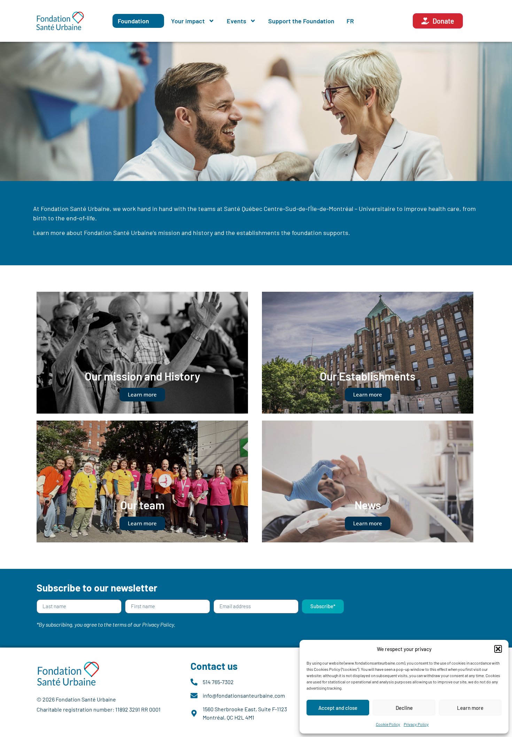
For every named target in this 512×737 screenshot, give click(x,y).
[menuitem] (350, 21)
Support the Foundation (301, 21)
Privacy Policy (416, 724)
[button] (498, 648)
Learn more (470, 708)
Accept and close (337, 708)
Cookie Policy (388, 724)
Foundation (133, 21)
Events (236, 21)
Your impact (188, 21)
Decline (404, 708)
